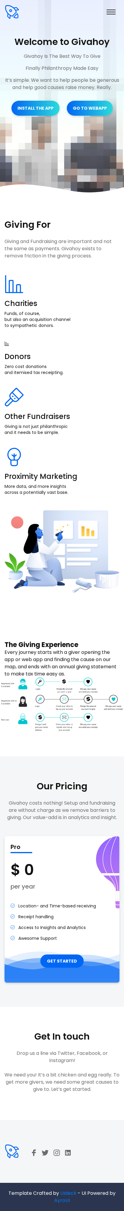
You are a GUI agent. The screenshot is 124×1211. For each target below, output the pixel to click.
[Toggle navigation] (111, 12)
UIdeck (68, 1193)
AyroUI (62, 1200)
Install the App (35, 108)
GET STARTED (62, 961)
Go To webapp (90, 108)
